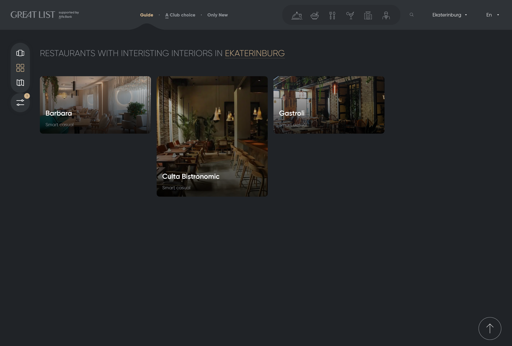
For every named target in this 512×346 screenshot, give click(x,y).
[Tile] (20, 67)
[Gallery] (20, 52)
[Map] (20, 82)
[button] (412, 15)
